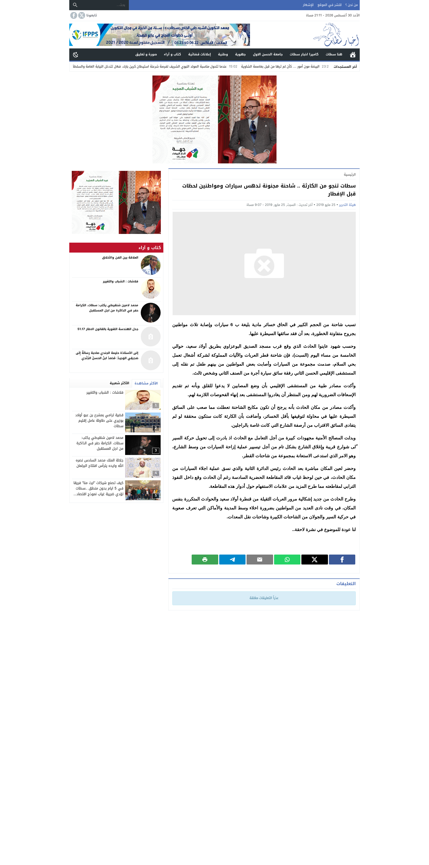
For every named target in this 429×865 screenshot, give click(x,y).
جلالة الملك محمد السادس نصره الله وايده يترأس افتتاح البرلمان (99, 463)
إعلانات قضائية (199, 54)
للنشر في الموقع (330, 5)
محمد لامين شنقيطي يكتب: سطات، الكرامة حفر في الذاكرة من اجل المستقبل (99, 443)
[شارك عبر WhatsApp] (287, 560)
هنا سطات (334, 54)
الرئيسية (353, 54)
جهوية (240, 54)
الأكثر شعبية (119, 383)
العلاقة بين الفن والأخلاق (120, 257)
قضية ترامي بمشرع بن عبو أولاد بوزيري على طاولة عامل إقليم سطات (99, 421)
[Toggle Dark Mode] (75, 54)
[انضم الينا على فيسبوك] (73, 15)
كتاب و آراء (172, 54)
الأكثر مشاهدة (146, 383)
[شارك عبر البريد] (260, 560)
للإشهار (308, 5)
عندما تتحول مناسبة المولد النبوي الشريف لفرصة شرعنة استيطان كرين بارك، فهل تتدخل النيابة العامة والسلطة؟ (179, 66)
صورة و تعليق (146, 54)
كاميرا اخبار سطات (304, 54)
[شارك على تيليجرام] (232, 560)
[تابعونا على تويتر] (81, 15)
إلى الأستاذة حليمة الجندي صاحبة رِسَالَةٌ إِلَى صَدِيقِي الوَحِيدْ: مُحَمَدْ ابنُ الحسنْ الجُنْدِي (107, 355)
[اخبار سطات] (305, 34)
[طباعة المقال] (205, 560)
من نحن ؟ (351, 5)
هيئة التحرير (347, 205)
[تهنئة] (116, 202)
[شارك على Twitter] (315, 560)
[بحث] (75, 5)
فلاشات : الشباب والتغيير (104, 392)
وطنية (223, 54)
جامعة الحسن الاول (268, 54)
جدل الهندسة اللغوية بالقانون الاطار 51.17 (107, 329)
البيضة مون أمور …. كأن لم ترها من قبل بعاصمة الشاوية (311, 66)
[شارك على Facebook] (342, 560)
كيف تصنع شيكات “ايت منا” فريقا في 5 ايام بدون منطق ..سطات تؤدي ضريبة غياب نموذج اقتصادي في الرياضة (98, 491)
